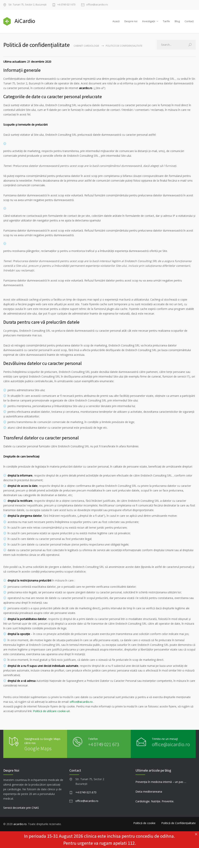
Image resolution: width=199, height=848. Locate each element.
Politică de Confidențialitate (178, 823)
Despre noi (130, 21)
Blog (177, 21)
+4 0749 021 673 (66, 4)
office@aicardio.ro (97, 4)
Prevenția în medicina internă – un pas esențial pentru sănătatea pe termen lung (161, 782)
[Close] (196, 834)
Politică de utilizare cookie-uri (51, 711)
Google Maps (37, 748)
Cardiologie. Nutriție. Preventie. (154, 801)
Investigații (148, 21)
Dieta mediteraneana (148, 791)
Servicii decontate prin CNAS (21, 808)
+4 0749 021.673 (85, 792)
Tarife (166, 21)
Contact (189, 21)
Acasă (116, 21)
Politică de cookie (144, 823)
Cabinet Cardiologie (86, 45)
